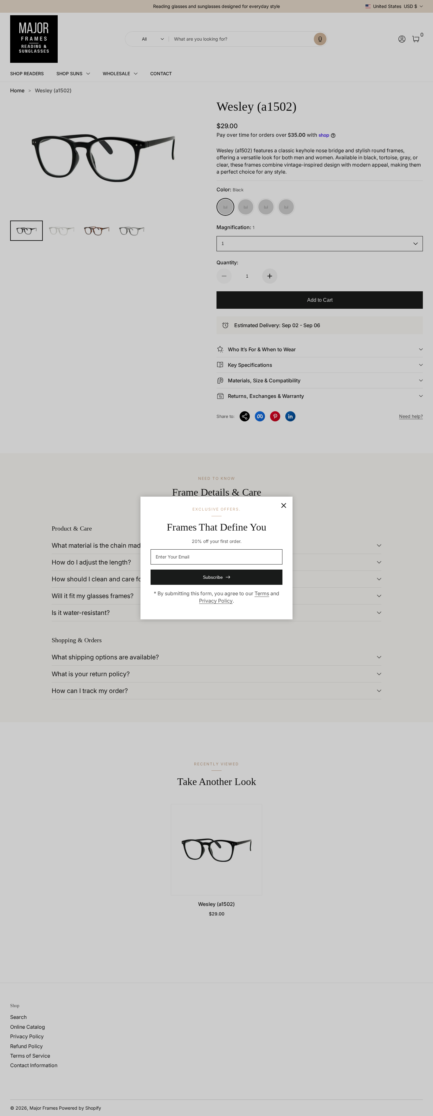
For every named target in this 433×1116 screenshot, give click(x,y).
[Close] (283, 505)
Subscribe (213, 577)
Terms (262, 593)
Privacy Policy (216, 601)
